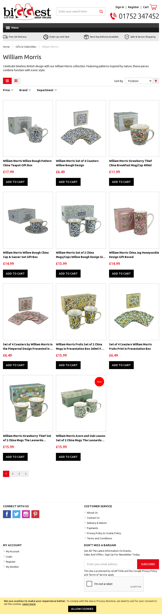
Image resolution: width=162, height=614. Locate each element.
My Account (12, 551)
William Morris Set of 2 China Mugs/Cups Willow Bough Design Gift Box (80, 255)
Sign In (119, 7)
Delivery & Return (97, 522)
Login (9, 556)
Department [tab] (45, 90)
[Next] (26, 474)
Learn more (29, 604)
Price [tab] (6, 90)
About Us (92, 512)
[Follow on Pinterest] (35, 514)
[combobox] (81, 11)
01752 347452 (139, 16)
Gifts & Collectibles (26, 46)
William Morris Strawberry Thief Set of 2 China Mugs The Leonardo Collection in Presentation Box (27, 438)
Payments (92, 528)
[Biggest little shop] (27, 11)
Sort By (118, 81)
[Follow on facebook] (7, 514)
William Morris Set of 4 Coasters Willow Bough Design (77, 163)
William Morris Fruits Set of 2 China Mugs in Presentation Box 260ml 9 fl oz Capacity (79, 347)
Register (133, 7)
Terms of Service (98, 574)
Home (6, 46)
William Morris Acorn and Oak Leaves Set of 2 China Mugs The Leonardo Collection (80, 438)
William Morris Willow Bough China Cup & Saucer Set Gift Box (26, 255)
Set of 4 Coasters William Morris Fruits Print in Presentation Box (130, 346)
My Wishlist (12, 566)
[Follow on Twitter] (17, 514)
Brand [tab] (23, 90)
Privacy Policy (149, 571)
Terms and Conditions (99, 538)
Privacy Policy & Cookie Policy (104, 533)
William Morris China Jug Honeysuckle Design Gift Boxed (134, 255)
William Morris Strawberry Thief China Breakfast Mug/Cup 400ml (130, 163)
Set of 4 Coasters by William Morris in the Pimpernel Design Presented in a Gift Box (28, 347)
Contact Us (93, 517)
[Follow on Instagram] (26, 514)
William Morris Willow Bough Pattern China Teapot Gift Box (27, 163)
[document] (81, 606)
